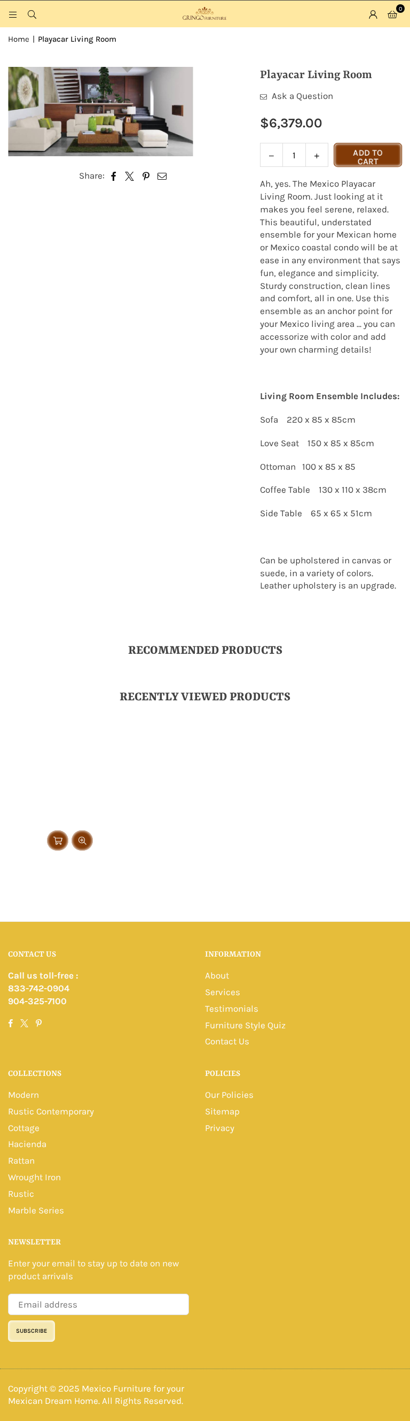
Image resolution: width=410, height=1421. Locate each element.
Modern (23, 1094)
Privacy (219, 1127)
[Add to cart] (57, 840)
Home (18, 39)
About (217, 975)
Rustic (21, 1193)
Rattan (21, 1160)
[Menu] (12, 14)
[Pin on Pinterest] (146, 176)
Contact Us (227, 1041)
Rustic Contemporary (51, 1111)
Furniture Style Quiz (245, 1025)
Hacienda (27, 1144)
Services (222, 992)
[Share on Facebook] (113, 176)
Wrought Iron (34, 1177)
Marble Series (36, 1210)
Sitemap (222, 1111)
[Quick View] (82, 840)
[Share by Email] (162, 176)
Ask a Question (301, 95)
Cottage (24, 1127)
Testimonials (231, 1008)
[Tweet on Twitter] (130, 176)
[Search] (32, 14)
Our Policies (229, 1094)
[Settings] (373, 14)
